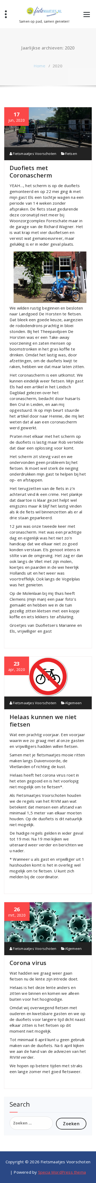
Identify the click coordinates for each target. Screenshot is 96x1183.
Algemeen (73, 702)
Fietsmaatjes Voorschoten (34, 153)
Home (39, 65)
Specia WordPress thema (62, 1172)
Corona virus (28, 963)
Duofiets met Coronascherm (31, 171)
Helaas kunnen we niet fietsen (43, 720)
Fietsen (71, 153)
